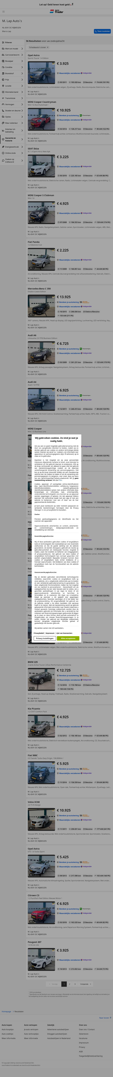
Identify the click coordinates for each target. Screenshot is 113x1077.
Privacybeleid (39, 633)
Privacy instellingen (45, 638)
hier (60, 480)
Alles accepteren (68, 638)
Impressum (50, 633)
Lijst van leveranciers (64, 633)
